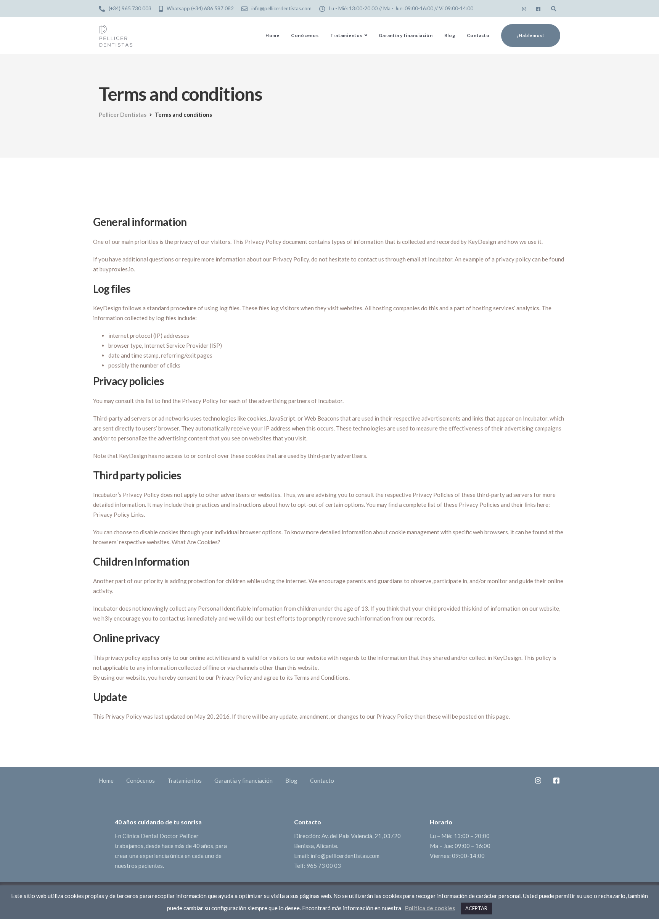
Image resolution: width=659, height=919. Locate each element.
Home (272, 35)
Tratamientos (346, 35)
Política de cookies (430, 907)
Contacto (478, 35)
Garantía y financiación (405, 35)
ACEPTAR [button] (476, 908)
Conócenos (305, 35)
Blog (449, 35)
